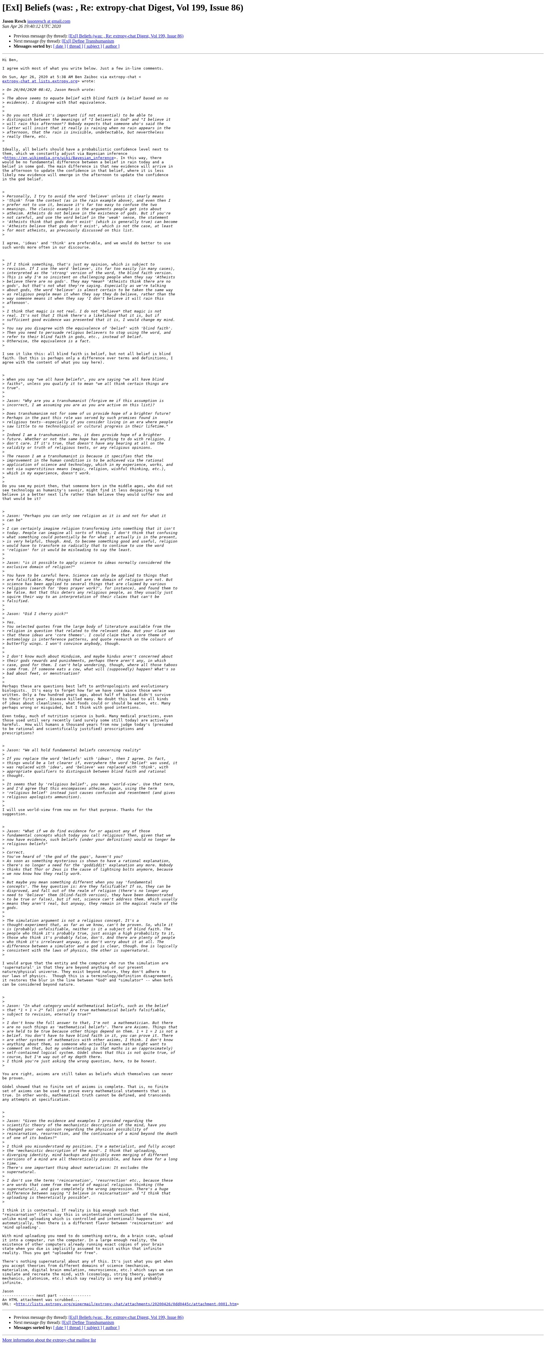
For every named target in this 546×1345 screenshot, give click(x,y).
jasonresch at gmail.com (48, 21)
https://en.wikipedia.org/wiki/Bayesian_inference (59, 158)
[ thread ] (75, 46)
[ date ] (59, 46)
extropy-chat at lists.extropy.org (39, 81)
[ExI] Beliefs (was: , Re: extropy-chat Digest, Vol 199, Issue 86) (126, 36)
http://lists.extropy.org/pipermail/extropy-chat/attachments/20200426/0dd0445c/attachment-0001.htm (126, 1304)
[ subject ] (93, 46)
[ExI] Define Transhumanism (88, 41)
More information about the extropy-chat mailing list (49, 1340)
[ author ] (111, 46)
